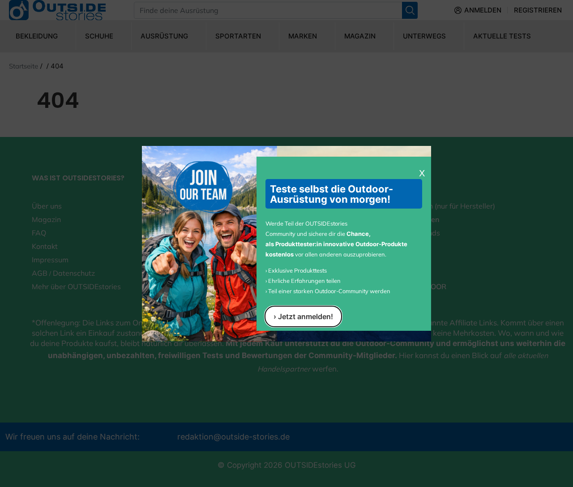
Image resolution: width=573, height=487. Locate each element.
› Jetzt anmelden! (303, 316)
